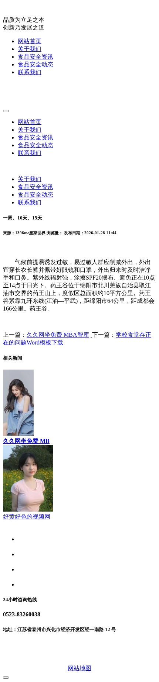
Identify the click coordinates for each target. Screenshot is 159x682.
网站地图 (79, 668)
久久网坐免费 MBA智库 (58, 335)
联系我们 (29, 72)
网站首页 (29, 41)
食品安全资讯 (35, 56)
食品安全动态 (35, 64)
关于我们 (29, 49)
